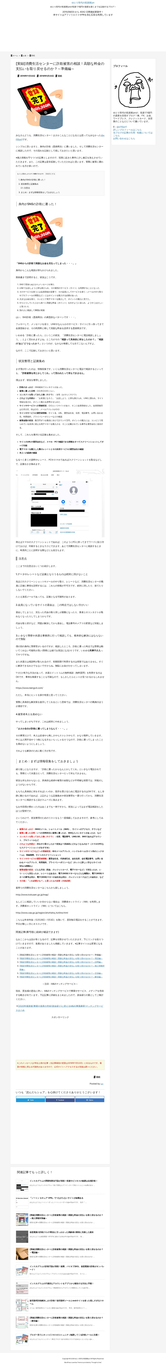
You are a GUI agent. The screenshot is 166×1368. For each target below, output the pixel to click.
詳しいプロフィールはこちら (127, 129)
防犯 (33, 55)
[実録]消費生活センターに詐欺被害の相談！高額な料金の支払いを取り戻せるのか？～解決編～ (61, 977)
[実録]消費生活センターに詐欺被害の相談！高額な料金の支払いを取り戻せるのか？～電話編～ (61, 958)
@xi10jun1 (122, 127)
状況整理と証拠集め (28, 184)
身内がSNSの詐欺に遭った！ (32, 179)
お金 (24, 55)
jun (102, 1084)
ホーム (15, 55)
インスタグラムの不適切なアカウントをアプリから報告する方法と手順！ (62, 1283)
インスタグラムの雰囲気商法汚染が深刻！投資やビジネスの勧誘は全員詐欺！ (64, 1181)
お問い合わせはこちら (124, 138)
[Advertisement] (83, 34)
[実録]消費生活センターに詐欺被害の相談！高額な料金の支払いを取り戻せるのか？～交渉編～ (61, 973)
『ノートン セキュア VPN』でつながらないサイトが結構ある (56, 1198)
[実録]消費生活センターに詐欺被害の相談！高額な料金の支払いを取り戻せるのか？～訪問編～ (61, 962)
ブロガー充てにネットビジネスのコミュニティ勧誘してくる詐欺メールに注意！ (65, 1335)
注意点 (25, 188)
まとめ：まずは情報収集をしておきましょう (39, 192)
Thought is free (96, 1362)
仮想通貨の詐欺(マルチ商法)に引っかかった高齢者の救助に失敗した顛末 (62, 1232)
